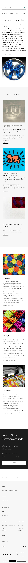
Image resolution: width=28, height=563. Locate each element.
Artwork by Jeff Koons (7, 54)
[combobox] (14, 8)
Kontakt (4, 535)
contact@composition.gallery (10, 491)
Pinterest (20, 530)
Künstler (4, 530)
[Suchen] (24, 7)
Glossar (10, 13)
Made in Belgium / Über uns (8, 526)
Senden (14, 463)
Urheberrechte (6, 554)
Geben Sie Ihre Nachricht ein (11, 454)
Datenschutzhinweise (21, 561)
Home (4, 13)
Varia (16, 13)
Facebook (20, 528)
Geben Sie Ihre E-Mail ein (10, 446)
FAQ (3, 528)
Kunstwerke (5, 533)
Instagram (20, 526)
